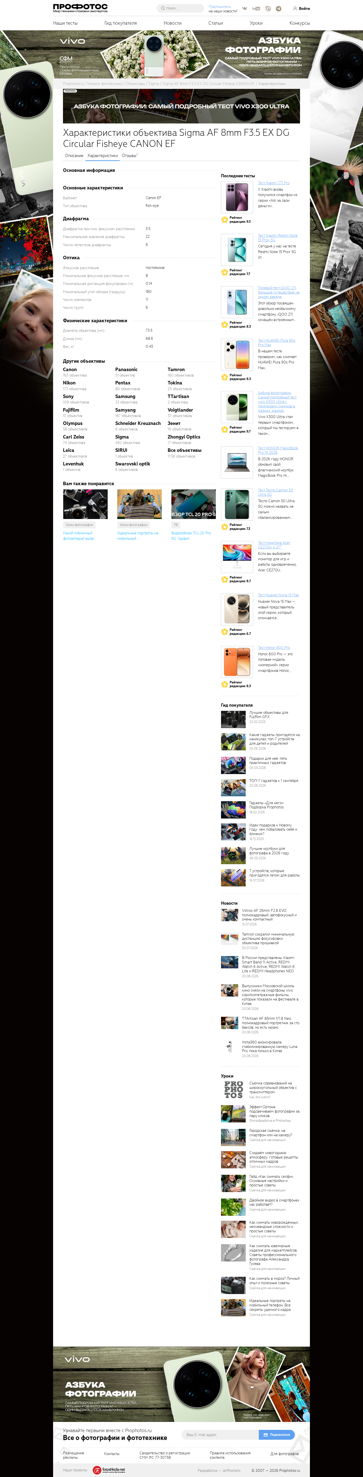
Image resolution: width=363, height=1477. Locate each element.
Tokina (175, 383)
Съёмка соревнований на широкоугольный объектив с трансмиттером (273, 1088)
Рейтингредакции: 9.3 (240, 219)
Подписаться (280, 1435)
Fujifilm (71, 410)
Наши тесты (65, 23)
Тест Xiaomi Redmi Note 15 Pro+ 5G (278, 237)
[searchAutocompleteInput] (182, 8)
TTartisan (178, 396)
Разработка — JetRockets (219, 1470)
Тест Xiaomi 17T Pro (273, 182)
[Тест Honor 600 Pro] (237, 662)
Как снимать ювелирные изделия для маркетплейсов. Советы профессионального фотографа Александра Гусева (273, 1254)
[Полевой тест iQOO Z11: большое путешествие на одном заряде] (237, 302)
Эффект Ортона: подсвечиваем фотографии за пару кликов (274, 1111)
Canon (70, 369)
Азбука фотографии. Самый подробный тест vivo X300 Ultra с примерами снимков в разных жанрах (277, 401)
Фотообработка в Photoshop (270, 1120)
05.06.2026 (257, 748)
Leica (68, 450)
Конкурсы (300, 23)
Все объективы (185, 450)
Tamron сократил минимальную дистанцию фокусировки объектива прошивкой (268, 939)
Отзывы (129, 156)
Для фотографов (285, 1454)
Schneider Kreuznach (138, 423)
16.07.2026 (256, 880)
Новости (173, 23)
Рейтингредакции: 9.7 (240, 429)
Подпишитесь (220, 6)
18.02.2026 (257, 812)
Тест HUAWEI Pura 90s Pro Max (276, 342)
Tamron (176, 369)
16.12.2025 (256, 839)
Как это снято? (259, 1097)
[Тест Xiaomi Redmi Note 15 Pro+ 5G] (237, 250)
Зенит (174, 423)
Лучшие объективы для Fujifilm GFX (268, 714)
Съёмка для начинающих (267, 1140)
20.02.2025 (257, 722)
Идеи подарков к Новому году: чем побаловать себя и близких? (273, 830)
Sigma (122, 437)
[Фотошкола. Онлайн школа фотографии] (109, 1469)
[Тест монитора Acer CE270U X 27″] (237, 557)
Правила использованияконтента (230, 1455)
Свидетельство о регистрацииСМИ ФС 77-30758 (165, 1455)
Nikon (69, 383)
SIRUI (121, 450)
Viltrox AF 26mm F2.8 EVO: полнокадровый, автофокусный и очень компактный (269, 915)
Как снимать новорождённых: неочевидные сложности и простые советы (274, 1227)
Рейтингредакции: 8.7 (240, 579)
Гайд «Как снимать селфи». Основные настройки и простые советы (271, 1181)
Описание (74, 156)
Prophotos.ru (289, 1470)
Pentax (122, 383)
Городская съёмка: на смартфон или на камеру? (270, 1133)
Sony (68, 396)
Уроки (256, 23)
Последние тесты (238, 176)
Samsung (125, 396)
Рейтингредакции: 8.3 (240, 324)
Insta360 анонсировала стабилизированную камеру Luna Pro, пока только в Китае (269, 1047)
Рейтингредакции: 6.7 (240, 632)
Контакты (112, 1454)
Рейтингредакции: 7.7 (240, 272)
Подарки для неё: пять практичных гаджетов (268, 760)
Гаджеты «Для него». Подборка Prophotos (266, 805)
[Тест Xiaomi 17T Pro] (237, 197)
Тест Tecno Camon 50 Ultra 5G (275, 492)
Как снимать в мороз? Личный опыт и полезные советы (274, 1280)
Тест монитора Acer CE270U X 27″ (274, 545)
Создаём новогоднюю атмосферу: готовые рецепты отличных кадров (273, 1157)
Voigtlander (180, 410)
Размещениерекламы (73, 1455)
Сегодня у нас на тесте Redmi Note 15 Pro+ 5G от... (277, 252)
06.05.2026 (257, 858)
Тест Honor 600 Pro (274, 647)
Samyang (125, 410)
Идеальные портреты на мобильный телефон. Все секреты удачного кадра (270, 1305)
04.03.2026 (257, 768)
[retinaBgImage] (233, 719)
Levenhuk (73, 464)
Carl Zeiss (73, 437)
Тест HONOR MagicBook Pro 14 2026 (278, 450)
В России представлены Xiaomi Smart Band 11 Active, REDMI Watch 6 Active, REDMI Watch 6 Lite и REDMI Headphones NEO (268, 964)
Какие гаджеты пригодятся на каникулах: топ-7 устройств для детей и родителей (274, 739)
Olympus (72, 423)
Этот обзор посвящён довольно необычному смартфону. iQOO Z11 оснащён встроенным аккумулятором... (277, 314)
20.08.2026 (257, 785)
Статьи (215, 23)
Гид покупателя (120, 23)
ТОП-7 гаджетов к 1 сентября (273, 780)
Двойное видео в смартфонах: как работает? (274, 1202)
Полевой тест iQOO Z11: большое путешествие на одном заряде (279, 292)
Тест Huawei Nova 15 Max (278, 595)
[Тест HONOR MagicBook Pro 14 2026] (237, 462)
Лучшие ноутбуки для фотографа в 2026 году (269, 851)
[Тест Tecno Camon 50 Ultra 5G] (237, 504)
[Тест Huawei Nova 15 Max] (237, 609)
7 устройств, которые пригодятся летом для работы (274, 873)
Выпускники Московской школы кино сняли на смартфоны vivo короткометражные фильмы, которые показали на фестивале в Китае (270, 994)
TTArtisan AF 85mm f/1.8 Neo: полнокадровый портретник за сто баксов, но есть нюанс (270, 1023)
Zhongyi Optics (184, 437)
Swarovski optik (132, 464)
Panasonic (126, 369)
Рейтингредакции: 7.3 (240, 527)
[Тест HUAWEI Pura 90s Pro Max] (237, 355)
